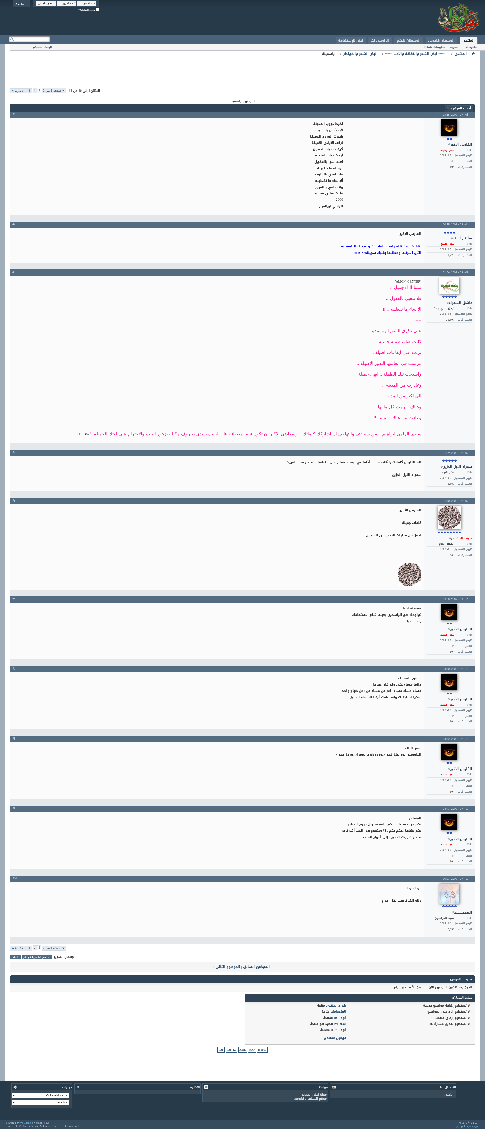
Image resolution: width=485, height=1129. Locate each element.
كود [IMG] (338, 1018)
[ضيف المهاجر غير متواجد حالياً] (449, 517)
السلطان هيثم (409, 40)
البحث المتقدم (42, 47)
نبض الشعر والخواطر (359, 54)
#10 (14, 878)
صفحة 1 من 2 (52, 90)
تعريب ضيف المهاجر (467, 1126)
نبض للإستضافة (350, 40)
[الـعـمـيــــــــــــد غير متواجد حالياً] (449, 894)
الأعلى (15, 957)
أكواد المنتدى (336, 1005)
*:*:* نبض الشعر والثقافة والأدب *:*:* (415, 54)
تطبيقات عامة (435, 47)
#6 (13, 599)
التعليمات (472, 47)
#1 (13, 114)
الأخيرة (20, 91)
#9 (13, 808)
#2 (13, 224)
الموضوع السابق (256, 967)
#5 (13, 500)
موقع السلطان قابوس (310, 1098)
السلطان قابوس (441, 40)
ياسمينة (235, 101)
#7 (13, 668)
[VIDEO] (340, 1024)
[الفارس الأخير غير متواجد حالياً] (449, 127)
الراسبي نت (380, 40)
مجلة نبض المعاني (314, 1094)
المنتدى (468, 40)
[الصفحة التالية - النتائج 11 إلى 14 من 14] (29, 90)
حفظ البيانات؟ (87, 10)
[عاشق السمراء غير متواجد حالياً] (449, 285)
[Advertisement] (242, 68)
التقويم (454, 47)
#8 (13, 738)
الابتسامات (338, 1011)
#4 (13, 452)
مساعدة (21, 4)
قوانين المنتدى (335, 1038)
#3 (13, 272)
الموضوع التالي (227, 967)
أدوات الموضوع (461, 108)
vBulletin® (26, 1122)
